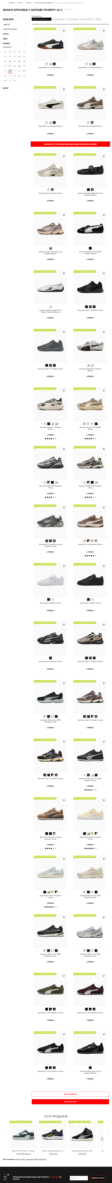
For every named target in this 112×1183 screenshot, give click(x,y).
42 (19, 71)
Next (59, 424)
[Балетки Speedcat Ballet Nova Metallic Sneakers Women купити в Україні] (50, 286)
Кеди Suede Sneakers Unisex (50, 603)
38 (14, 66)
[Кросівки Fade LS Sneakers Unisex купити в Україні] (90, 696)
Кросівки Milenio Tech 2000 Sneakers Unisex (50, 721)
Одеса (23, 1159)
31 (10, 56)
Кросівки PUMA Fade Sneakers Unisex (50, 487)
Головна (11, 3)
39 (24, 66)
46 (24, 75)
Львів (36, 1159)
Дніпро (17, 1159)
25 (10, 52)
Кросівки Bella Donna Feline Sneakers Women (90, 1072)
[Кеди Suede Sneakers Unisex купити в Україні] (50, 579)
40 (5, 71)
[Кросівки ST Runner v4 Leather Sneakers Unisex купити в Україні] (90, 755)
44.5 (15, 75)
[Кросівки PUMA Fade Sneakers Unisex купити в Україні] (50, 462)
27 (14, 52)
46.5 (5, 80)
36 (24, 61)
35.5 (19, 61)
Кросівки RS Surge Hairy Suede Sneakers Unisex (50, 545)
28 (19, 52)
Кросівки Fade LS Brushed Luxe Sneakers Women (50, 252)
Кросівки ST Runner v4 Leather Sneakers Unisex (90, 779)
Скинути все (7, 47)
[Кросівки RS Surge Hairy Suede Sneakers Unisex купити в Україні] (50, 521)
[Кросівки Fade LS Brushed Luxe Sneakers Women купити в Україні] (50, 228)
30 (5, 56)
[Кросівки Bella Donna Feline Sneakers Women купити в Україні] (90, 1047)
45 (19, 75)
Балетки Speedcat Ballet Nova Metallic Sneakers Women (50, 311)
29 (24, 52)
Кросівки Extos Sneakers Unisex (90, 126)
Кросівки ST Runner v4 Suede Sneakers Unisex (50, 838)
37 (5, 66)
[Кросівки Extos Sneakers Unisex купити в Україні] (90, 102)
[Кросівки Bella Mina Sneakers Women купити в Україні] (90, 345)
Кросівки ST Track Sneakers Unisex (50, 1013)
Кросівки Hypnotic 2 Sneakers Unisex (50, 428)
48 (14, 80)
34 (5, 61)
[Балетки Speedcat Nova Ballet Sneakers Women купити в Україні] (90, 228)
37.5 (10, 66)
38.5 (19, 66)
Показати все (70, 1102)
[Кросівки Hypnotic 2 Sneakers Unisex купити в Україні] (50, 403)
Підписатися (98, 1178)
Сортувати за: (37, 16)
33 (24, 56)
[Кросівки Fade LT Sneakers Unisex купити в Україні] (90, 286)
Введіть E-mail (74, 1178)
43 (5, 75)
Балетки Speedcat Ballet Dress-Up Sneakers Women (90, 194)
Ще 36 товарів (70, 1094)
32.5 (19, 56)
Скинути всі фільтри (10, 29)
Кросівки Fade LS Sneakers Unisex (90, 720)
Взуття (29, 3)
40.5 (10, 71)
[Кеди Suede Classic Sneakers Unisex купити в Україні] (90, 813)
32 (14, 56)
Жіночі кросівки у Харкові (44, 3)
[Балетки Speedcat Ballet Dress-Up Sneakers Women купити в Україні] (90, 169)
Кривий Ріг (43, 1159)
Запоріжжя (29, 1159)
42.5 (24, 71)
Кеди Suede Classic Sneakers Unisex (90, 838)
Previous (42, 424)
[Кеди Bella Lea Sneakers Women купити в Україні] (50, 44)
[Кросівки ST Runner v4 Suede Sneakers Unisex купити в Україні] (50, 813)
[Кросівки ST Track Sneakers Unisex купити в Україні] (50, 989)
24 (5, 52)
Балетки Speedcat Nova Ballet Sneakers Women (90, 252)
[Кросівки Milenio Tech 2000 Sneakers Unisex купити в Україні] (50, 696)
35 (14, 61)
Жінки (20, 3)
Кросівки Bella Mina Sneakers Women (90, 369)
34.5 (10, 61)
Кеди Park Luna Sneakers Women (90, 544)
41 (14, 71)
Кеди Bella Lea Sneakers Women (50, 67)
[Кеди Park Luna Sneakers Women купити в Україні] (90, 521)
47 (10, 80)
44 (10, 75)
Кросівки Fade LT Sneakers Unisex (90, 310)
